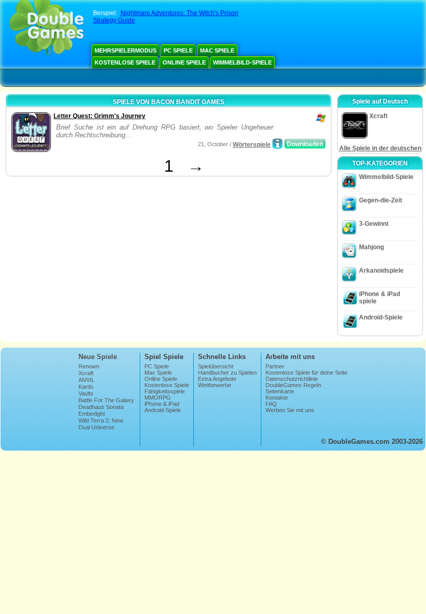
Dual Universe (96, 427)
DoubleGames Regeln (293, 385)
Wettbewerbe (214, 385)
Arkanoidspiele (381, 270)
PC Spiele (178, 50)
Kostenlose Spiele (125, 62)
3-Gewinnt (374, 223)
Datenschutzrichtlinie (291, 379)
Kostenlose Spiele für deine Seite (306, 372)
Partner (274, 366)
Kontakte (276, 397)
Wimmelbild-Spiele (242, 62)
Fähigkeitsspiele (164, 391)
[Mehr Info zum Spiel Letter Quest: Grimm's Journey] (277, 143)
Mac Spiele (217, 50)
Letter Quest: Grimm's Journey (99, 116)
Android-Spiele (381, 317)
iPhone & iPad (161, 404)
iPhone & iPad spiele (379, 297)
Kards (86, 386)
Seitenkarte (279, 391)
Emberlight (91, 414)
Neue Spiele (97, 357)
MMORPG (157, 397)
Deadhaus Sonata (101, 407)
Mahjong (371, 247)
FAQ (271, 404)
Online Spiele (184, 62)
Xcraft (86, 373)
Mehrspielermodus (125, 50)
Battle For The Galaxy (106, 400)
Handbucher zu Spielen (227, 372)
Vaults (86, 393)
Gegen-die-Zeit (380, 200)
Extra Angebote (217, 379)
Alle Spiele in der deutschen (380, 148)
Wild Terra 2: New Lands (100, 423)
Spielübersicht (215, 366)
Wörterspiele (252, 144)
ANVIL (86, 380)
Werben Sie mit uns (289, 410)
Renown (88, 366)
